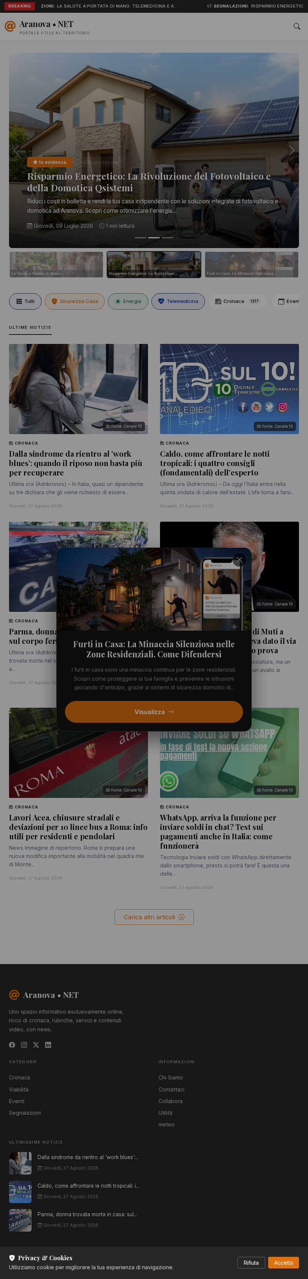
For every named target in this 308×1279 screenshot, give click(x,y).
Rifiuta (251, 1262)
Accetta (283, 1262)
